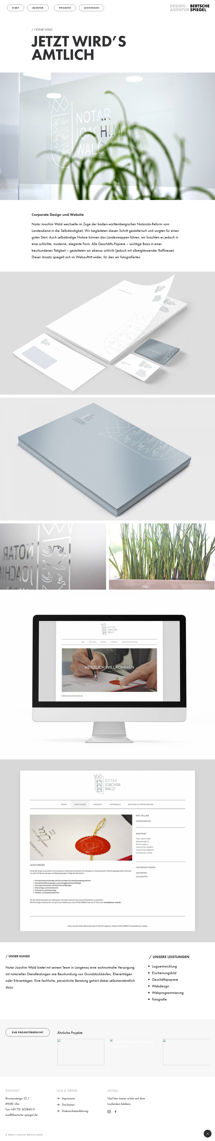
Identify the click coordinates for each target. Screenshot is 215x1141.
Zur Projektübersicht (27, 1032)
